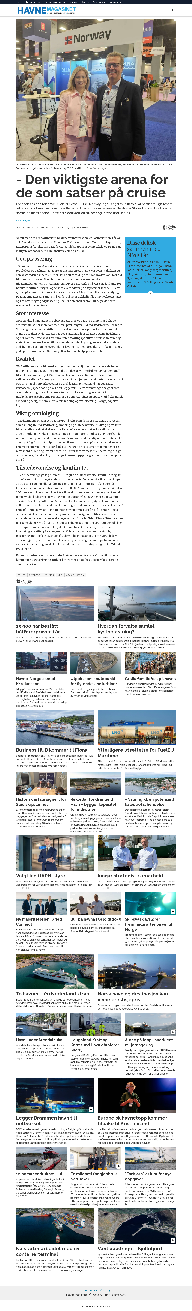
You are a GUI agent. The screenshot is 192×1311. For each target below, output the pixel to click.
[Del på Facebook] (164, 227)
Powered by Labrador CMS (96, 1306)
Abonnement (99, 2)
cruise (21, 575)
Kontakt (85, 2)
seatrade (34, 575)
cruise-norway (75, 575)
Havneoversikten (33, 2)
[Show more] (150, 293)
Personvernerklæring (96, 1290)
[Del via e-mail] (173, 227)
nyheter (49, 575)
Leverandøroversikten (55, 2)
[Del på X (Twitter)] (168, 227)
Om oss (74, 2)
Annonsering (115, 2)
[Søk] (173, 10)
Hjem (18, 2)
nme (60, 575)
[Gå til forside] (47, 10)
